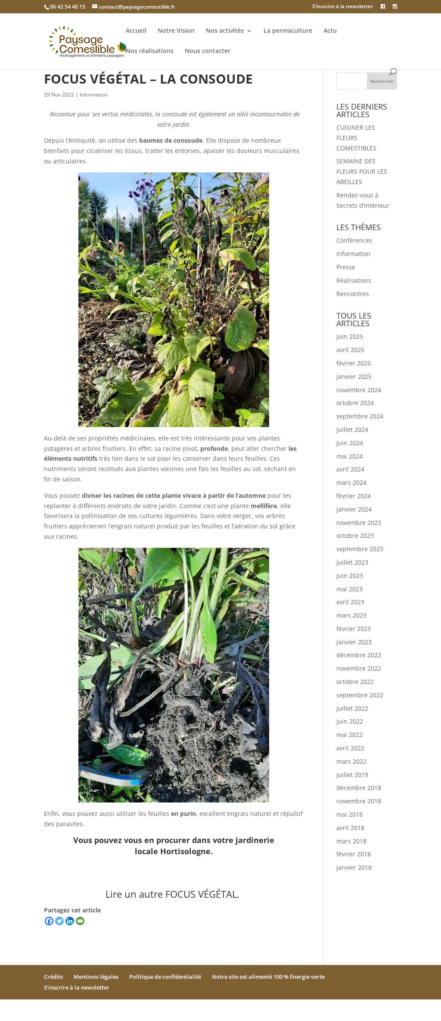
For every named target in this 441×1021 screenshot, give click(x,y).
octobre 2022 (355, 682)
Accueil (136, 31)
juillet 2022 (352, 708)
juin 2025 (349, 336)
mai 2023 (349, 589)
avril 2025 (350, 350)
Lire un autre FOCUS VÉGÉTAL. (174, 893)
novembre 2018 (358, 801)
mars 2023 (351, 615)
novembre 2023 (358, 522)
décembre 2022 (358, 655)
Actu (330, 31)
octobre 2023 (355, 535)
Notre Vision (176, 31)
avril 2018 (350, 828)
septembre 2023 (359, 549)
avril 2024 (350, 469)
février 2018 (353, 854)
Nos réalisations (150, 51)
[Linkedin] (69, 921)
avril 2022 (350, 748)
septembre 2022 (359, 695)
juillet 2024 (352, 429)
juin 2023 (349, 575)
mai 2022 (349, 735)
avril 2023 (350, 602)
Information (94, 94)
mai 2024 (349, 456)
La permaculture (288, 31)
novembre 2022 (358, 668)
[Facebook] (49, 921)
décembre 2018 (358, 788)
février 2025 (353, 363)
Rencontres (352, 294)
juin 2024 (349, 443)
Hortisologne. (186, 851)
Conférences (354, 240)
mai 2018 (349, 814)
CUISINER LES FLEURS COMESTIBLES (356, 137)
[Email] (80, 921)
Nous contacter (207, 51)
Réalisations (353, 280)
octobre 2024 (355, 403)
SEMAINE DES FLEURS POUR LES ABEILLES (361, 171)
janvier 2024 (354, 509)
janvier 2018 (354, 867)
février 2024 (353, 496)
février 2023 (353, 628)
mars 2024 (351, 482)
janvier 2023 (354, 642)
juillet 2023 (352, 562)
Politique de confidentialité (165, 976)
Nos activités (225, 31)
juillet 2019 (352, 775)
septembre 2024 (359, 416)
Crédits (53, 976)
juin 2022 (349, 721)
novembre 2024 (358, 390)
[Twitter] (59, 921)
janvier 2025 (354, 376)
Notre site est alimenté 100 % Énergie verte (268, 976)
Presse (345, 267)
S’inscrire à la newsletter (342, 7)
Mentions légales (96, 976)
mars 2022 (351, 761)
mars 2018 (351, 841)
